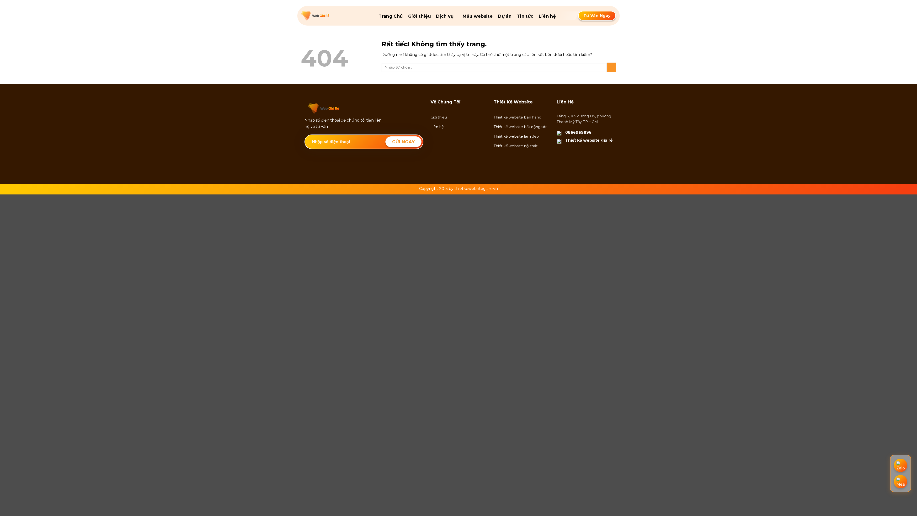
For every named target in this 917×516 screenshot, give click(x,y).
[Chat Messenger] (900, 481)
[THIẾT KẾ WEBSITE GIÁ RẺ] (325, 16)
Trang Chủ (391, 16)
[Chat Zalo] (900, 465)
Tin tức (525, 16)
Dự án (505, 16)
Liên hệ (547, 16)
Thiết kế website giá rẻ (589, 140)
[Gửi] (611, 67)
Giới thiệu (419, 16)
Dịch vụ (445, 16)
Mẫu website (478, 16)
